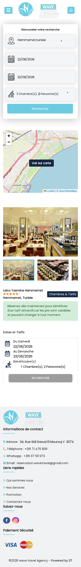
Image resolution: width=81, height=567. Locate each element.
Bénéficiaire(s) (24, 361)
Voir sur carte (41, 163)
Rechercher (40, 109)
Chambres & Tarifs (62, 294)
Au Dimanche (23, 351)
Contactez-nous (18, 502)
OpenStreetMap (68, 191)
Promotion (14, 495)
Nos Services (15, 487)
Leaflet (50, 191)
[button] (36, 39)
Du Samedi (21, 341)
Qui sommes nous (19, 480)
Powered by (61, 560)
